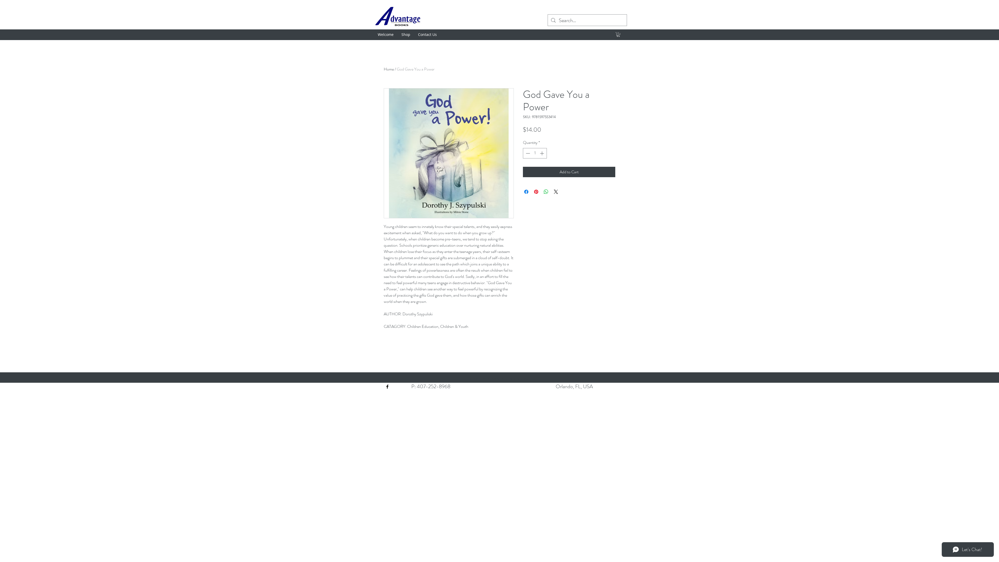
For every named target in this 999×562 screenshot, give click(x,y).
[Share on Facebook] (526, 192)
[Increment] (542, 153)
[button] (618, 34)
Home (389, 69)
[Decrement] (527, 153)
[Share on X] (556, 192)
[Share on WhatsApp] (546, 192)
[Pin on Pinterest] (536, 192)
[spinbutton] (535, 153)
